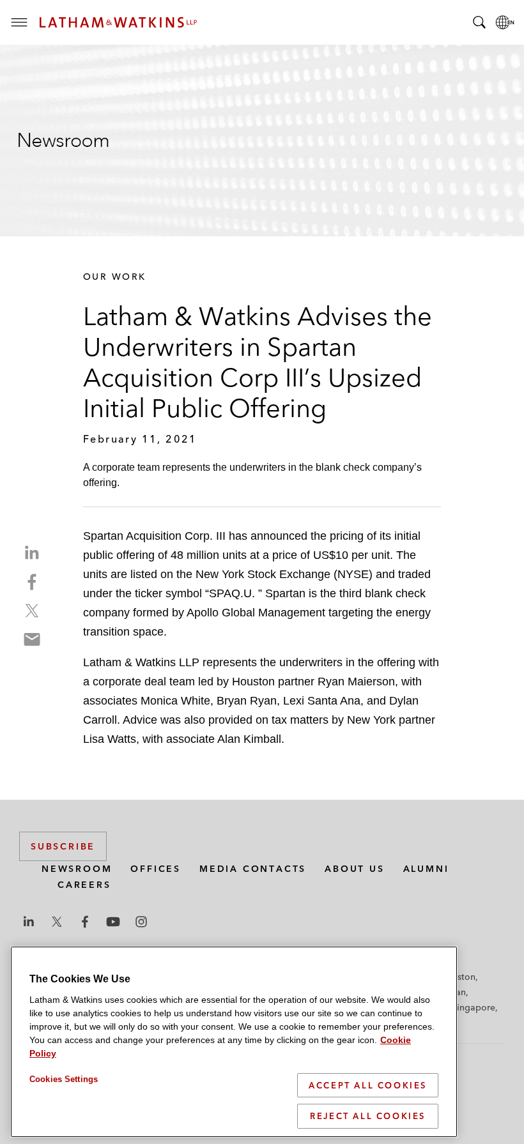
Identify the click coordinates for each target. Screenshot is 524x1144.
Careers (84, 884)
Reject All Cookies (368, 1116)
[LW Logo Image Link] (118, 22)
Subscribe (63, 846)
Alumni (426, 868)
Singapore (473, 1007)
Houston (457, 976)
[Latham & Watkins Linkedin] (28, 921)
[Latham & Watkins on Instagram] (141, 921)
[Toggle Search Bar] (479, 22)
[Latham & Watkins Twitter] (56, 921)
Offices (155, 868)
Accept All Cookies (368, 1085)
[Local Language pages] (505, 22)
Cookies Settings (63, 1079)
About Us (354, 868)
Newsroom (77, 868)
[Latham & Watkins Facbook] (85, 921)
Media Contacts (252, 868)
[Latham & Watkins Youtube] (113, 921)
